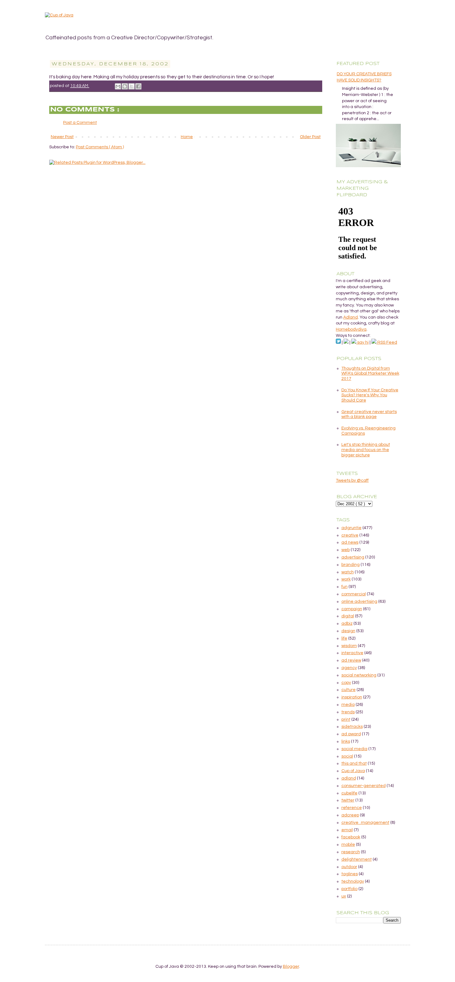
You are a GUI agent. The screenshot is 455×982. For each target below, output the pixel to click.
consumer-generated (363, 786)
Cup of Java (353, 771)
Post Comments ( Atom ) (100, 147)
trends (348, 712)
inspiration (351, 697)
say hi (362, 342)
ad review (351, 660)
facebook (350, 837)
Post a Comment (80, 122)
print (345, 719)
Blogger (291, 966)
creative (349, 535)
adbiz (347, 623)
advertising (352, 557)
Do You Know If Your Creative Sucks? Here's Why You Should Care (369, 395)
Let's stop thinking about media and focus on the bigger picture (365, 449)
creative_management (365, 822)
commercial (353, 594)
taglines (349, 874)
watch (347, 572)
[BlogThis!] (125, 86)
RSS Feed (386, 342)
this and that (354, 763)
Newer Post (62, 137)
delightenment (356, 859)
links (345, 741)
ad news (349, 542)
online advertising (359, 601)
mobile (348, 844)
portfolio (349, 889)
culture (348, 690)
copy (346, 682)
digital (347, 616)
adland (348, 778)
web (345, 550)
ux (343, 896)
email (347, 830)
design (348, 631)
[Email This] (118, 86)
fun (344, 586)
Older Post (310, 137)
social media (354, 749)
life (344, 638)
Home (187, 137)
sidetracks (352, 726)
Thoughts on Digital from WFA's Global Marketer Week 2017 (370, 373)
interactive (352, 653)
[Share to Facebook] (138, 86)
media (348, 704)
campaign (351, 609)
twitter (347, 800)
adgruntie (351, 528)
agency (349, 668)
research (350, 852)
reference (351, 808)
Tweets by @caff (352, 480)
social (347, 756)
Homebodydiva (351, 329)
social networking (358, 675)
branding (350, 565)
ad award (351, 734)
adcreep (350, 815)
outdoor (349, 867)
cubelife (349, 793)
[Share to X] (131, 86)
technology (352, 881)
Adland (350, 317)
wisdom (349, 646)
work (346, 579)
